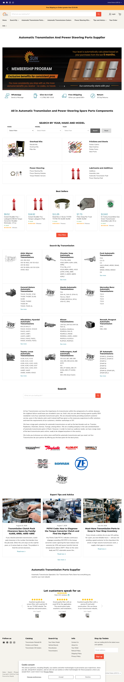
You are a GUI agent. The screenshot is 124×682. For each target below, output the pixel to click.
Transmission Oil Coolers (33, 648)
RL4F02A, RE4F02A (66, 341)
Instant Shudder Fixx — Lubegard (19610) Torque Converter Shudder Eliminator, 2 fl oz (13, 220)
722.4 (102, 297)
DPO (101, 327)
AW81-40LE (25, 270)
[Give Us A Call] (47, 96)
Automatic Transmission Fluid (98, 176)
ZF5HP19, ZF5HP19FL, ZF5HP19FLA (107, 372)
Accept (61, 677)
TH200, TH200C (26, 301)
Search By (14, 20)
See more (63, 280)
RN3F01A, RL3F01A (67, 338)
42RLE (62, 276)
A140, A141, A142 (27, 361)
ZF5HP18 (103, 368)
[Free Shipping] (76, 96)
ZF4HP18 (103, 363)
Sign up (99, 656)
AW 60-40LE (25, 265)
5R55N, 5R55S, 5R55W (108, 270)
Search (10, 672)
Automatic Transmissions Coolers (59, 20)
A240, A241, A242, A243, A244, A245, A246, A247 (29, 364)
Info (4, 26)
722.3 (102, 294)
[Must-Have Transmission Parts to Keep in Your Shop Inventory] (102, 511)
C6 (101, 272)
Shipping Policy (76, 653)
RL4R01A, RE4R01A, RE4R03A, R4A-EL (67, 330)
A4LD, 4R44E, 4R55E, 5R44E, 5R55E (109, 266)
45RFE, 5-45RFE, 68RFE (68, 274)
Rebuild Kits (33, 144)
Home (4, 20)
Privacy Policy (48, 672)
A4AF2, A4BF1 (25, 334)
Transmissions (53, 651)
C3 (101, 263)
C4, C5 (102, 261)
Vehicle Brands (53, 645)
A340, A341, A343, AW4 (29, 368)
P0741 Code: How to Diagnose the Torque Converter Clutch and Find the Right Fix (62, 531)
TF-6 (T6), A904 (65, 260)
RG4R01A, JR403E (66, 334)
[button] (8, 69)
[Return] (105, 96)
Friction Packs (93, 149)
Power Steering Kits (82, 20)
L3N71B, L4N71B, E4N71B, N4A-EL (69, 326)
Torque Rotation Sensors (38, 176)
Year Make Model (54, 642)
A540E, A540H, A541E (28, 373)
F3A (61, 292)
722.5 (102, 299)
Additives (92, 171)
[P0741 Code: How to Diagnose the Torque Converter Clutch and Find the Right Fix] (62, 511)
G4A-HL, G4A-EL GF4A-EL (69, 294)
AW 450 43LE (25, 260)
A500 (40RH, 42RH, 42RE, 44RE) (69, 264)
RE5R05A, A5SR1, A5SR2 (68, 336)
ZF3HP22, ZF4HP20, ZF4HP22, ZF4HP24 (106, 358)
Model (37, 127)
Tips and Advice (99, 20)
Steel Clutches (94, 147)
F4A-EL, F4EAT (65, 297)
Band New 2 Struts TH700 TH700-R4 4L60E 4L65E (62, 218)
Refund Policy (76, 651)
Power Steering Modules (38, 173)
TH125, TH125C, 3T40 (28, 294)
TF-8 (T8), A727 (65, 267)
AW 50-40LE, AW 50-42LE (30, 263)
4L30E (23, 299)
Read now (20, 551)
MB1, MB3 (103, 329)
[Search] (98, 14)
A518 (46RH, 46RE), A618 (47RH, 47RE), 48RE (69, 271)
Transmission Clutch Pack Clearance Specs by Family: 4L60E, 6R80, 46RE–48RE (22, 531)
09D (61, 372)
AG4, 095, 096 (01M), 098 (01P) (68, 362)
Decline (88, 677)
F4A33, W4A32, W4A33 (29, 329)
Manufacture (52, 648)
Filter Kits (33, 149)
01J (61, 366)
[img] (62, 593)
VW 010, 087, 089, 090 (68, 359)
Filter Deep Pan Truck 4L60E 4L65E (84, 218)
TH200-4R (24, 304)
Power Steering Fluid (96, 178)
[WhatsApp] (19, 96)
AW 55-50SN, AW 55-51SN (30, 267)
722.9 (102, 304)
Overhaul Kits (34, 147)
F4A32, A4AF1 (25, 331)
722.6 (102, 301)
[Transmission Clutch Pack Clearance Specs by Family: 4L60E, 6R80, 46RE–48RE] (22, 511)
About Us (74, 645)
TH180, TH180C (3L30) (28, 297)
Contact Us (75, 642)
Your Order (113, 20)
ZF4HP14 (103, 361)
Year (65, 127)
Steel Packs (93, 152)
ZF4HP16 (103, 366)
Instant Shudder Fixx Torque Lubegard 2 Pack (36, 218)
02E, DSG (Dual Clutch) (67, 375)
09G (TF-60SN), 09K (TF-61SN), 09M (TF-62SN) (68, 369)
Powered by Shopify (8, 676)
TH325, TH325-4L (27, 306)
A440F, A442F (25, 370)
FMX (101, 258)
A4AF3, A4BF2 (25, 336)
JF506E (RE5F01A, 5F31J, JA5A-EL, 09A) (68, 300)
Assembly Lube (94, 173)
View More (62, 235)
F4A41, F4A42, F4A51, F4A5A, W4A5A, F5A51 (29, 340)
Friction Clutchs (94, 144)
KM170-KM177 (26, 327)
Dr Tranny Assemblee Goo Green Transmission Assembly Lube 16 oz (110, 219)
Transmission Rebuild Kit (33, 642)
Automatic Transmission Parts (32, 20)
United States (114, 2)
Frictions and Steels (31, 645)
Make (9, 127)
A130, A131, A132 (27, 359)
